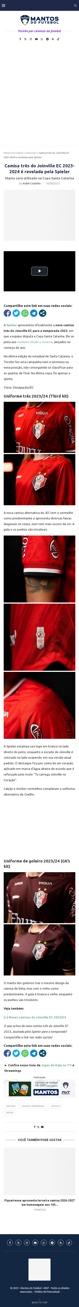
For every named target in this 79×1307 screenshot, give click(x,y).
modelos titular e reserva (35, 342)
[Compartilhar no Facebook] (7, 313)
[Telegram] (47, 39)
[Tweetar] (16, 313)
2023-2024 (10, 1106)
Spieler (9, 1112)
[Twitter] (25, 39)
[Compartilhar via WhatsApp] (25, 313)
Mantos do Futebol (13, 153)
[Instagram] (31, 39)
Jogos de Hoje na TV (56, 1065)
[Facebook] (20, 39)
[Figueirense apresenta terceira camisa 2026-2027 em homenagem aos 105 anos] (39, 1171)
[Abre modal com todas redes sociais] (42, 313)
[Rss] (53, 39)
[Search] (75, 5)
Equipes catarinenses (33, 1106)
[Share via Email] (42, 1126)
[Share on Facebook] (34, 1126)
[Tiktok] (58, 39)
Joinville (55, 1106)
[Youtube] (36, 39)
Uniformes (31, 153)
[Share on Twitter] (38, 1126)
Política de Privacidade (47, 1291)
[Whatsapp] (42, 39)
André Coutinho (32, 183)
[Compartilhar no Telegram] (33, 313)
